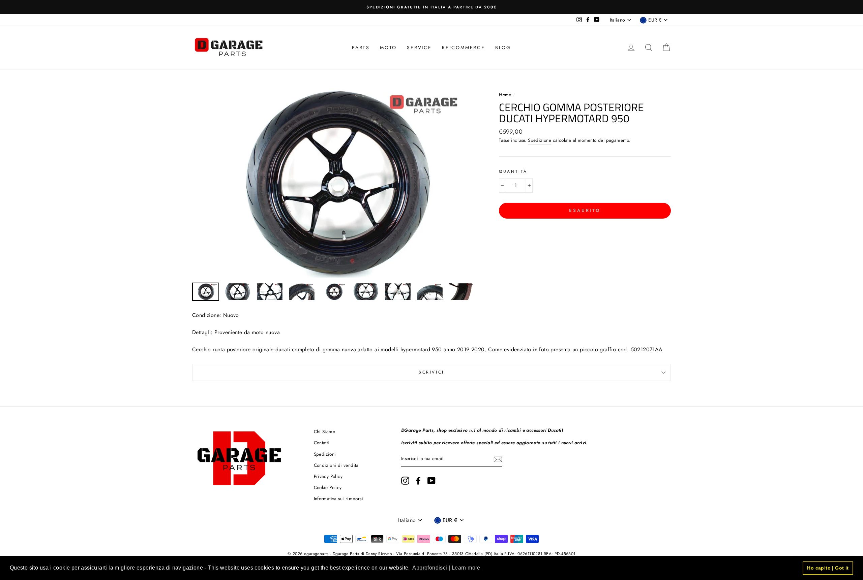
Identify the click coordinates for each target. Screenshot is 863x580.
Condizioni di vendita (336, 465)
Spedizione (539, 140)
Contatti (321, 442)
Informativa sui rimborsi (338, 498)
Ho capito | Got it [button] (828, 568)
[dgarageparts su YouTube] (431, 481)
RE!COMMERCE (463, 47)
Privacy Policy (328, 476)
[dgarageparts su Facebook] (418, 481)
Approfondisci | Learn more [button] (446, 568)
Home (506, 94)
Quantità (513, 171)
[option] (431, 7)
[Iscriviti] (498, 459)
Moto (388, 47)
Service (419, 47)
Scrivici (431, 372)
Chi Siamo (324, 431)
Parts (361, 47)
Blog (503, 47)
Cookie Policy (328, 487)
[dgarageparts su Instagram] (405, 481)
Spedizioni (325, 454)
